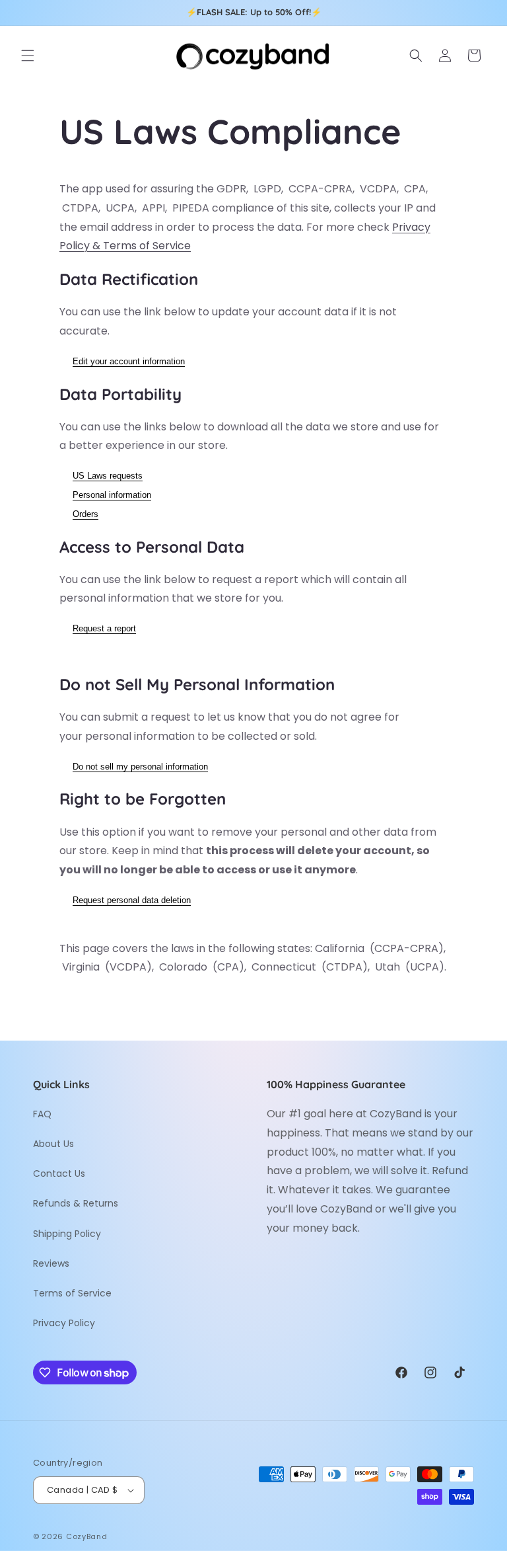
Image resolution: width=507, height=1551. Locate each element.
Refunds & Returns (75, 1203)
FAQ (42, 1114)
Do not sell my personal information (140, 767)
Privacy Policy (64, 1323)
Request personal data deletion (132, 900)
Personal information (112, 495)
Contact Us (59, 1173)
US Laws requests (108, 476)
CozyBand (87, 1536)
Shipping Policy (67, 1233)
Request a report (104, 628)
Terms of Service (72, 1293)
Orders (85, 514)
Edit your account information (129, 361)
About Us (53, 1143)
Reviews (51, 1263)
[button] (27, 55)
